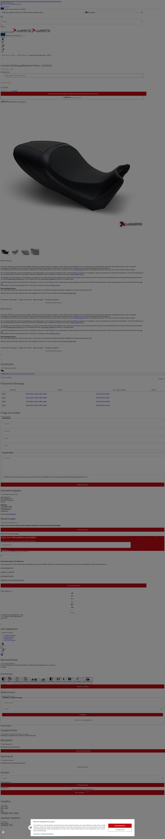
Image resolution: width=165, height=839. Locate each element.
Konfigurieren (119, 829)
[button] (3, 832)
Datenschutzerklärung (47, 834)
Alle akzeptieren (120, 825)
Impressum (36, 834)
